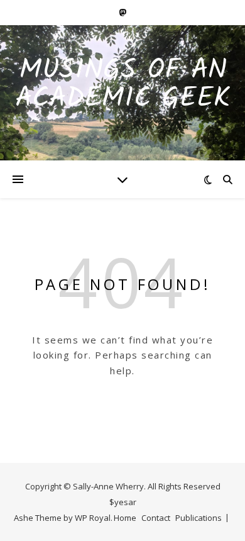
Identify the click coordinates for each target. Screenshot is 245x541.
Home (125, 517)
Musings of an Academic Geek (123, 85)
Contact (155, 517)
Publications (198, 517)
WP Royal (93, 517)
